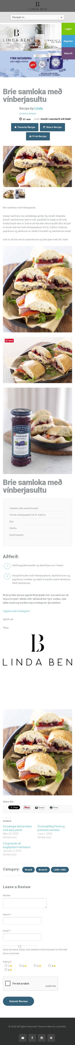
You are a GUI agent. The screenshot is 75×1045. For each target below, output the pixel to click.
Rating (7, 961)
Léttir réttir (60, 869)
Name (6, 914)
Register (68, 41)
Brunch (43, 869)
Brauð (28, 869)
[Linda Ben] (37, 5)
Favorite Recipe (26, 127)
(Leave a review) (27, 113)
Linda (38, 108)
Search (68, 53)
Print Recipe (39, 136)
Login (68, 29)
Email (6, 930)
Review (6, 895)
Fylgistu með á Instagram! (16, 611)
